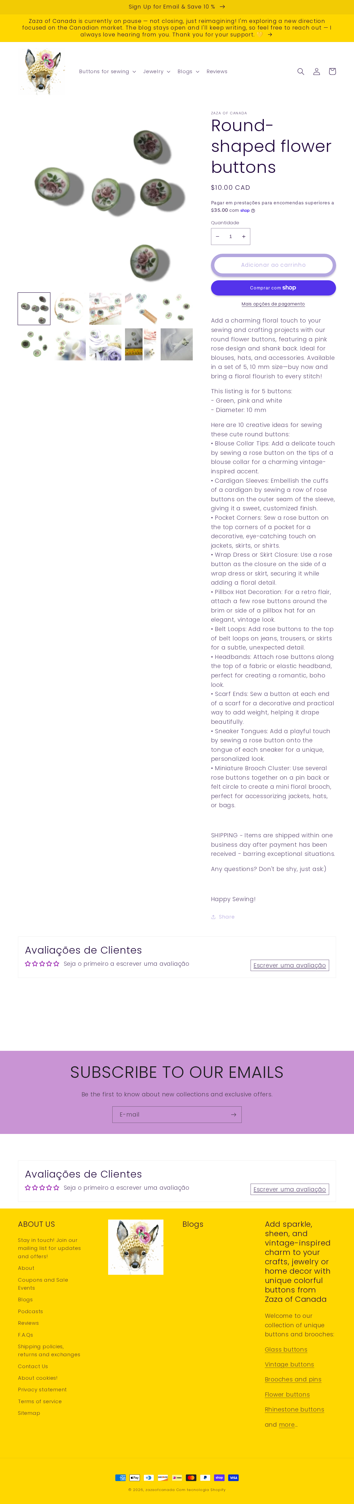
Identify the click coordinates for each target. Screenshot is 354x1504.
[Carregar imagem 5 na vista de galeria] (177, 309)
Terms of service (40, 1401)
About (26, 1268)
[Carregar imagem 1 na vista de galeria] (34, 309)
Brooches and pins (293, 1379)
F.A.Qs (25, 1334)
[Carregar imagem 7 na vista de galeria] (70, 344)
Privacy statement (42, 1389)
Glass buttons (286, 1349)
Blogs (25, 1299)
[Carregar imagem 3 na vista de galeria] (105, 309)
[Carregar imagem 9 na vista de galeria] (141, 344)
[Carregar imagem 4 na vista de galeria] (141, 309)
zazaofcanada (160, 1489)
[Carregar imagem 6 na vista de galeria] (34, 344)
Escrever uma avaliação (290, 965)
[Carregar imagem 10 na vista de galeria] (177, 344)
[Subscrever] (233, 1114)
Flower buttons (287, 1394)
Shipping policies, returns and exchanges (49, 1350)
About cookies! (38, 1377)
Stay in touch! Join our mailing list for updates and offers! (49, 1248)
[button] (107, 71)
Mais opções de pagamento (273, 304)
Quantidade (225, 223)
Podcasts (30, 1311)
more (287, 1425)
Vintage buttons (289, 1364)
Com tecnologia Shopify (201, 1489)
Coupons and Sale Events (43, 1283)
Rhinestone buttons (294, 1409)
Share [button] (227, 916)
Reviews (28, 1323)
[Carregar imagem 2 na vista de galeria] (70, 309)
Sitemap (29, 1413)
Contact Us (33, 1366)
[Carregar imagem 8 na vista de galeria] (105, 344)
